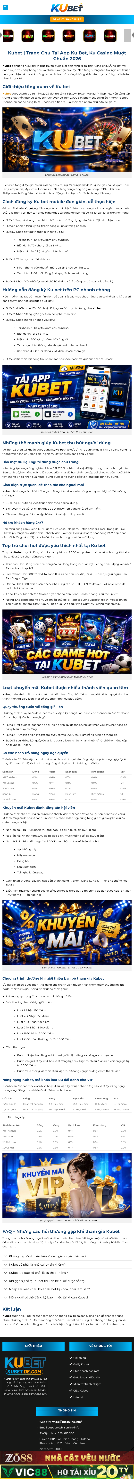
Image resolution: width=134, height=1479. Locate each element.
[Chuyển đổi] (5, 1256)
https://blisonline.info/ (66, 1421)
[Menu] (5, 7)
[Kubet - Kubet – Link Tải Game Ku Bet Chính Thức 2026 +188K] (67, 7)
